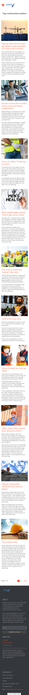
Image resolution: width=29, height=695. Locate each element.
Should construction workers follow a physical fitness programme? (14, 106)
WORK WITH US (7, 645)
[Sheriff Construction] (10, 5)
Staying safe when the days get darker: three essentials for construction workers (14, 46)
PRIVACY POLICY (7, 642)
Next (25, 581)
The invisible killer (9, 542)
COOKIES (5, 640)
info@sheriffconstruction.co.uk (14, 689)
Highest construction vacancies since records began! (12, 486)
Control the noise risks (11, 319)
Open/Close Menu (3, 5)
